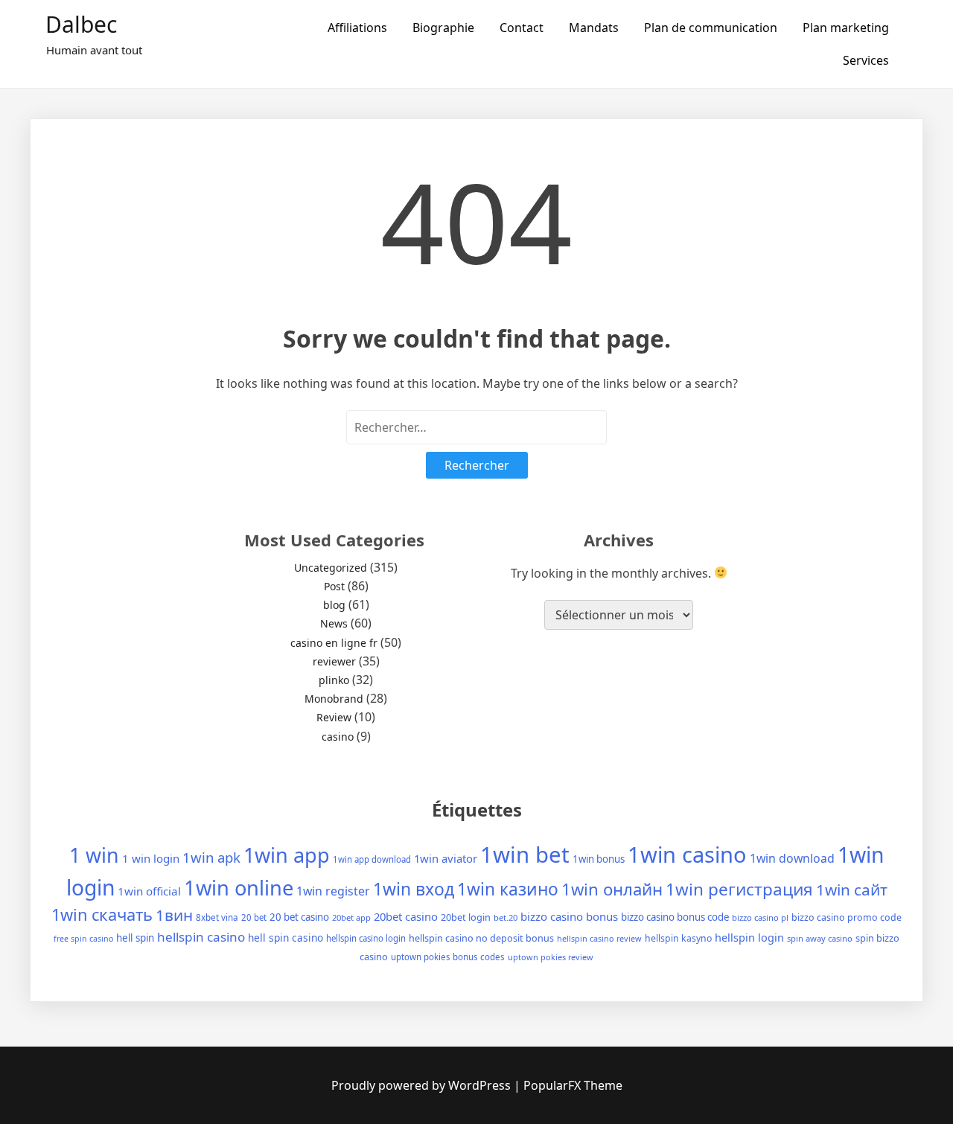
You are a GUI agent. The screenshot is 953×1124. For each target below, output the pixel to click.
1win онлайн (612, 889)
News (334, 623)
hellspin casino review (599, 938)
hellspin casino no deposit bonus (481, 938)
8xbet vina (217, 917)
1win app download (372, 859)
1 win (94, 855)
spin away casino (819, 938)
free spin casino (83, 938)
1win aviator (445, 858)
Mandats (594, 27)
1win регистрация (739, 889)
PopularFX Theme (572, 1085)
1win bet (525, 854)
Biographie (443, 27)
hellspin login (749, 937)
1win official (149, 891)
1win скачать (102, 914)
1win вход (413, 889)
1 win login (150, 858)
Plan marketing (846, 27)
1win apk (211, 857)
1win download (792, 858)
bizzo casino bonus (569, 916)
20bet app (351, 917)
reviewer (334, 661)
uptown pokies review (550, 956)
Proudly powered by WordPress (422, 1085)
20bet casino (406, 916)
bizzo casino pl (760, 917)
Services (866, 60)
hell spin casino (285, 937)
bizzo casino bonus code (675, 917)
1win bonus (599, 859)
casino (338, 736)
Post (334, 586)
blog (334, 605)
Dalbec (81, 24)
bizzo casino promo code (846, 917)
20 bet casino (299, 917)
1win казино (507, 889)
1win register (333, 891)
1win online (238, 887)
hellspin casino (201, 936)
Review (333, 717)
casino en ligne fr (333, 643)
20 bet (254, 917)
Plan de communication (710, 27)
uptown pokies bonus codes (448, 956)
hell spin (135, 938)
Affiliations (357, 27)
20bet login (466, 917)
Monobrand (334, 699)
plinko (334, 680)
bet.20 (505, 917)
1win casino (687, 854)
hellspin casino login (366, 938)
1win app (286, 855)
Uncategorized (330, 568)
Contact (522, 27)
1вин (174, 914)
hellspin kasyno (678, 938)
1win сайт (851, 889)
